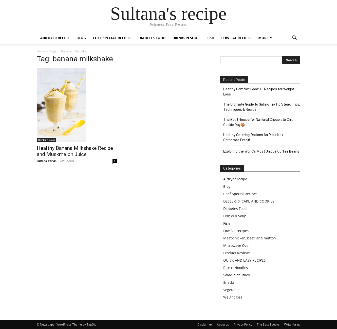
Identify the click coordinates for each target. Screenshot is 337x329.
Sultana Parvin (46, 161)
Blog (81, 37)
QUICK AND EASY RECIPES (244, 260)
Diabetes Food (152, 37)
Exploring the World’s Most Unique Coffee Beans (261, 151)
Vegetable (231, 289)
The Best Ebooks (268, 324)
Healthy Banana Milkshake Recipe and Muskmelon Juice (75, 151)
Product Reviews (236, 253)
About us (223, 324)
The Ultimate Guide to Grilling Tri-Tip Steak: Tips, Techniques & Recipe (261, 106)
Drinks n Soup (186, 37)
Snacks (229, 282)
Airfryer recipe (55, 37)
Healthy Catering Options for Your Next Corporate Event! (254, 137)
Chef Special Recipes (112, 37)
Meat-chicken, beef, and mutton (249, 238)
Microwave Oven (237, 245)
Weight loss (232, 297)
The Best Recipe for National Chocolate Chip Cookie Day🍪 (258, 122)
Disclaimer (204, 324)
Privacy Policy (243, 324)
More (263, 37)
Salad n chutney (236, 275)
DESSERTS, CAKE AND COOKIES (248, 201)
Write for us (292, 324)
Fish (210, 37)
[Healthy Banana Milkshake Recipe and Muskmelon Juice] (77, 105)
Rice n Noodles (235, 267)
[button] (294, 38)
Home (41, 51)
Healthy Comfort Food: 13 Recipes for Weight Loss (258, 91)
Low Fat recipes (236, 37)
